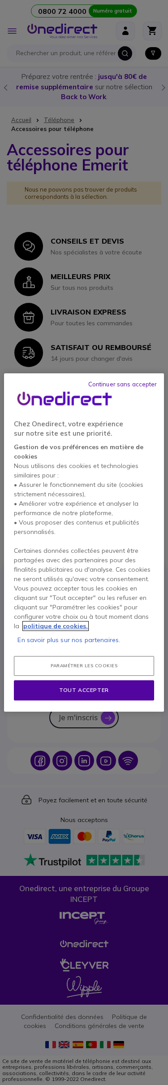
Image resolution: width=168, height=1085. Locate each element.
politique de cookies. (55, 626)
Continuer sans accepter (122, 384)
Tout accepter (84, 690)
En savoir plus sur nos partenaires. (68, 640)
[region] (84, 542)
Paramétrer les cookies (84, 666)
